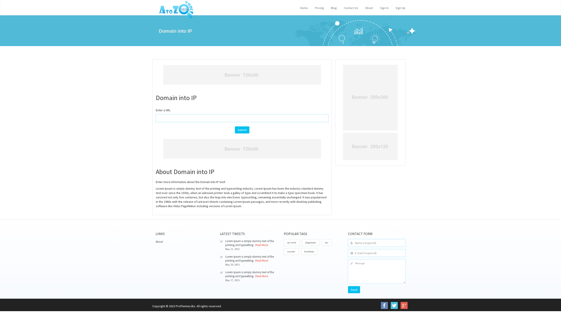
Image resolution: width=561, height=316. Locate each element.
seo (326, 242)
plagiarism (310, 242)
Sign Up (400, 8)
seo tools (291, 242)
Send (354, 290)
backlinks (309, 251)
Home (304, 8)
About (369, 8)
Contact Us (351, 8)
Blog (334, 8)
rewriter (291, 251)
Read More (261, 245)
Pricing (319, 8)
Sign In (384, 8)
